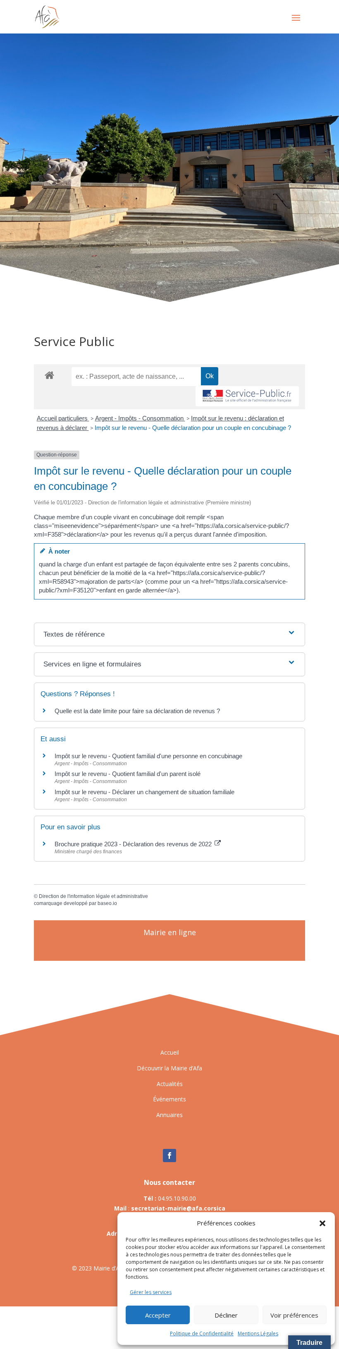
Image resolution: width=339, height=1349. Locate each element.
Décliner (226, 1315)
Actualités (170, 1084)
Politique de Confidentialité (202, 1333)
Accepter (158, 1315)
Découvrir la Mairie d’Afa (169, 1068)
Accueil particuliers (63, 418)
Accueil (169, 1052)
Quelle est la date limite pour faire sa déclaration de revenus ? (137, 710)
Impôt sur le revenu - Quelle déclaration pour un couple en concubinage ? (193, 427)
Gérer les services (151, 1292)
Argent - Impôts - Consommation (140, 418)
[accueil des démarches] (49, 374)
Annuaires (169, 1115)
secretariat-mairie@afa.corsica (178, 1208)
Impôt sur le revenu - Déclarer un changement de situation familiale (144, 791)
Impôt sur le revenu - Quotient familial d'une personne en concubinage (148, 755)
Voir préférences (294, 1315)
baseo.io (107, 903)
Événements (169, 1099)
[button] (322, 1223)
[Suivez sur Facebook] (169, 1155)
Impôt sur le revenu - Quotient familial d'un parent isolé (128, 773)
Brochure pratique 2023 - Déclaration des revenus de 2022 (134, 844)
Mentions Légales (258, 1333)
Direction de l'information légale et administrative (93, 896)
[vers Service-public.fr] (247, 396)
